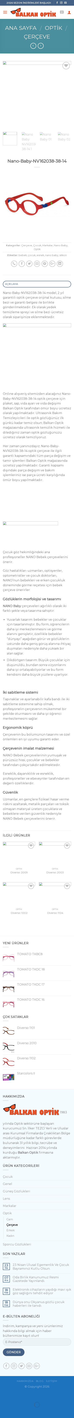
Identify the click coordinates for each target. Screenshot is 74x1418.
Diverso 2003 (55, 872)
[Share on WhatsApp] (14, 264)
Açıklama (11, 284)
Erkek (10, 1230)
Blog (39, 1381)
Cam (9, 1219)
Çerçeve (37, 36)
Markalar (47, 245)
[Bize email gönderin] (65, 3)
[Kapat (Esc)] (3, 1395)
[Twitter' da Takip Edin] (21, 1366)
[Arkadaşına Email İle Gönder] (37, 264)
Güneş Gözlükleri (16, 1191)
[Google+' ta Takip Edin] (37, 1366)
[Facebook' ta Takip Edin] (57, 3)
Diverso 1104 (55, 912)
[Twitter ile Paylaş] (29, 264)
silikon (63, 255)
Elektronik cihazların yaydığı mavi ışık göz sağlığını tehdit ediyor (42, 1291)
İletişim (51, 1381)
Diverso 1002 (19, 912)
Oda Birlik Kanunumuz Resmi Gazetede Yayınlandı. (36, 1279)
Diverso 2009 (19, 872)
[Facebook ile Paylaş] (22, 264)
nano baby (51, 255)
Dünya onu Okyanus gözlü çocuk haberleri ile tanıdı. (39, 1303)
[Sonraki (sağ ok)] (15, 1411)
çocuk (31, 255)
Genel (7, 1184)
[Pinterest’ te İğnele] (45, 264)
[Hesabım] (69, 12)
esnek (40, 255)
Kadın (10, 1236)
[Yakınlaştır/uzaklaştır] (15, 1395)
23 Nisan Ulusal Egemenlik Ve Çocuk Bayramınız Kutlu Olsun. (41, 1266)
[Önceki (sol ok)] (3, 1411)
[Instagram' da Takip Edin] (61, 3)
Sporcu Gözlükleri (17, 1244)
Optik (53, 28)
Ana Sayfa (21, 28)
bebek (23, 255)
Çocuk (37, 245)
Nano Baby (61, 245)
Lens (6, 1198)
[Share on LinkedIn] (60, 264)
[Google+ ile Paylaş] (52, 264)
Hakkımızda (25, 1381)
